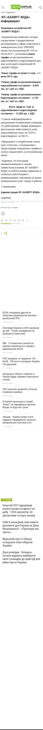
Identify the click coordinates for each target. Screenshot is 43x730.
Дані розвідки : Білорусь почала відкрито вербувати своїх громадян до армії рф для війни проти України (21, 557)
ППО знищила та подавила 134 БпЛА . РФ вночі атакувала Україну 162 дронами (21, 361)
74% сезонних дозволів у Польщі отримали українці (20, 391)
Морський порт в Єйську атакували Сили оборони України (18, 542)
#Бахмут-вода (5, 208)
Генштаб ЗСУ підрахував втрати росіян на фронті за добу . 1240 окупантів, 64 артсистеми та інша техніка (19, 510)
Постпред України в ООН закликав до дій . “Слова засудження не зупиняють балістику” (21, 330)
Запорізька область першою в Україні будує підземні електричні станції (21, 376)
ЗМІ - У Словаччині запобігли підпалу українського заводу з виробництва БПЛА (19, 346)
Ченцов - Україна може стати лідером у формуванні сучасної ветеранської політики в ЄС (19, 419)
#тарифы (15, 208)
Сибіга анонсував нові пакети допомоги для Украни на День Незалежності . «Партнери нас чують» (21, 527)
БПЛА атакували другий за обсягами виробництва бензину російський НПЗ (20, 315)
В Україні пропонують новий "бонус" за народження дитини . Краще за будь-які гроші (20, 404)
